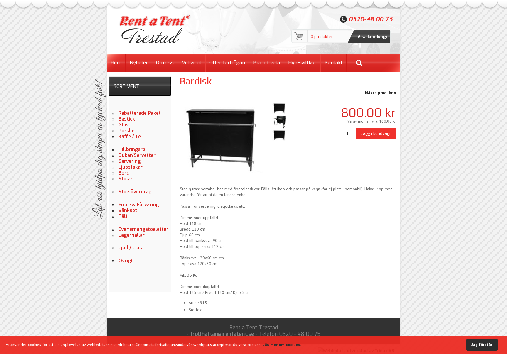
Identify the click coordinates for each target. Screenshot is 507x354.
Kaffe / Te (130, 137)
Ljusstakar (131, 167)
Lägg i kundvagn (376, 133)
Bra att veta (266, 62)
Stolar (126, 179)
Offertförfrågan (227, 62)
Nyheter (139, 62)
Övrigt (126, 261)
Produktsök (359, 63)
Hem (116, 62)
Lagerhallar (132, 235)
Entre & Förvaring (139, 205)
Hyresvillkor (302, 62)
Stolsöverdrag (135, 192)
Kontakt (333, 62)
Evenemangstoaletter (142, 229)
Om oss (165, 62)
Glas (124, 125)
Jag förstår (481, 344)
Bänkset (128, 211)
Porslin (127, 131)
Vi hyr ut (191, 62)
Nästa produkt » (380, 92)
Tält (123, 216)
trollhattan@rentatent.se (222, 334)
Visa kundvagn (372, 37)
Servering (130, 161)
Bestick (127, 119)
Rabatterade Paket (140, 113)
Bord (124, 173)
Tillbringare (132, 150)
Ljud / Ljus (130, 248)
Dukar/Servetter (137, 155)
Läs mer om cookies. (281, 344)
